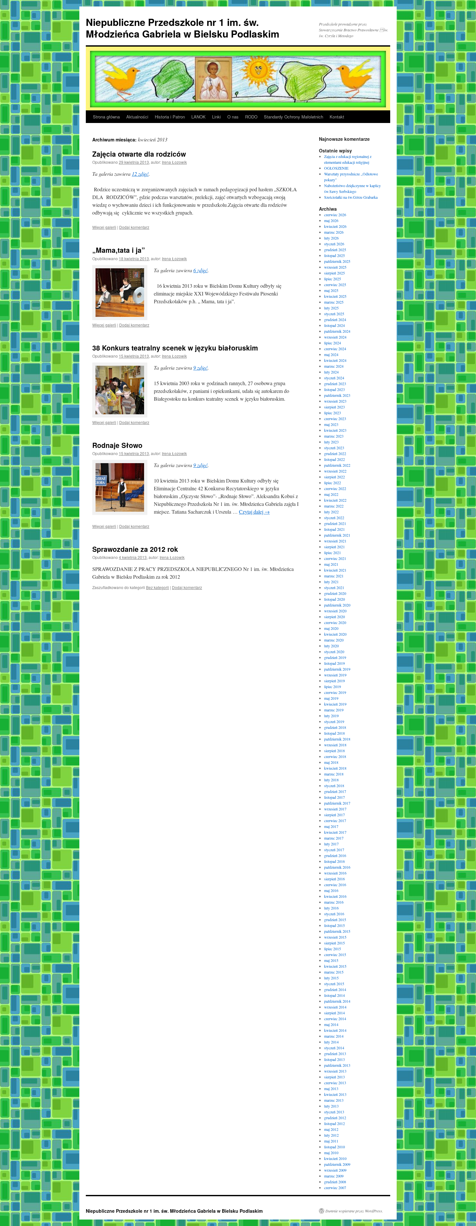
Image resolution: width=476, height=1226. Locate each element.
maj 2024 (331, 354)
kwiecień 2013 (335, 1094)
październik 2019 (337, 669)
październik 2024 (337, 331)
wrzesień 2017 (335, 808)
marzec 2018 (334, 773)
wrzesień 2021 (335, 540)
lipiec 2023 (332, 412)
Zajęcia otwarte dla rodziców (139, 154)
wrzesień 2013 (335, 1071)
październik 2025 (337, 261)
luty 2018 (331, 779)
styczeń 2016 (334, 913)
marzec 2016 (334, 902)
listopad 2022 (334, 459)
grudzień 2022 (335, 453)
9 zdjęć (200, 367)
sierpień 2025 (334, 272)
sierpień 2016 (334, 878)
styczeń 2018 (334, 785)
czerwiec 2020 (335, 622)
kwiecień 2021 (335, 570)
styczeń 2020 (334, 651)
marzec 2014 (334, 1036)
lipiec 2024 (332, 342)
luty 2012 (331, 1135)
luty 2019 (331, 715)
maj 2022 (331, 494)
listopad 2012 (334, 1123)
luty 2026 (331, 237)
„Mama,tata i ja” (118, 250)
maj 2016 (331, 890)
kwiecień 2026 (335, 226)
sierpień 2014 (334, 1012)
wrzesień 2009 (335, 1170)
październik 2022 (337, 465)
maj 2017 (331, 826)
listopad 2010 (334, 1146)
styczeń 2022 (334, 517)
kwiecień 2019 (335, 704)
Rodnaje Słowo (117, 445)
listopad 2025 (334, 255)
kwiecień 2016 (335, 896)
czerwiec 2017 (335, 820)
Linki (216, 117)
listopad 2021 (334, 529)
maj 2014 (331, 1024)
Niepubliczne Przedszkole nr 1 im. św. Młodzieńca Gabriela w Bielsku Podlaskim (182, 27)
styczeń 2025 (334, 313)
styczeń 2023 (334, 447)
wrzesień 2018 (335, 744)
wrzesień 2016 (335, 872)
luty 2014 (331, 1041)
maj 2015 (331, 960)
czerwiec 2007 (335, 1187)
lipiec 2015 (332, 948)
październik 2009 (337, 1164)
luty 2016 (331, 907)
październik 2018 (337, 738)
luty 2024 (331, 371)
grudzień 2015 (335, 919)
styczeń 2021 (334, 587)
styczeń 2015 (334, 983)
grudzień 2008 (335, 1181)
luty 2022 (331, 511)
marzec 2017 (334, 838)
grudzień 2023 (335, 383)
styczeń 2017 (334, 849)
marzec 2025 (334, 302)
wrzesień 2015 (335, 937)
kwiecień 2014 (335, 1030)
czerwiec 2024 (335, 348)
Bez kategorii (157, 587)
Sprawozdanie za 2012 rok (135, 549)
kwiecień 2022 (335, 500)
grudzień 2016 (335, 855)
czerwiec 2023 (335, 418)
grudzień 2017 (335, 791)
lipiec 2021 (332, 552)
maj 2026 (331, 220)
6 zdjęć (200, 270)
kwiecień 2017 (335, 832)
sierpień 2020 (334, 616)
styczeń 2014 (334, 1047)
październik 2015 (337, 931)
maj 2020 (331, 628)
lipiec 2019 (332, 686)
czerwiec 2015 (335, 954)
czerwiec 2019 (335, 692)
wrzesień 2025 (335, 267)
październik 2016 (337, 867)
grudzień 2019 (335, 657)
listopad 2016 (334, 861)
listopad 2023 (334, 389)
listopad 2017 (334, 797)
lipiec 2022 (332, 482)
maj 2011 (331, 1140)
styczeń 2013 (334, 1111)
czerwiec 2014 (335, 1018)
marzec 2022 (334, 505)
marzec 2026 (334, 232)
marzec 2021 (334, 575)
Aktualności (137, 117)
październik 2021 (337, 535)
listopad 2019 (334, 663)
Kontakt (337, 117)
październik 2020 (337, 604)
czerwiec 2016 (335, 884)
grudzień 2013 (335, 1053)
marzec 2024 (334, 366)
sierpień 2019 (334, 680)
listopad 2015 (334, 925)
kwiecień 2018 (335, 768)
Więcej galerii (104, 227)
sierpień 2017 (334, 814)
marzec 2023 (334, 436)
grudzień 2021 (335, 523)
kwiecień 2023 (335, 430)
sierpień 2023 (334, 406)
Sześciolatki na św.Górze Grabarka (351, 197)
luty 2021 (331, 581)
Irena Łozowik (174, 162)
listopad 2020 (334, 599)
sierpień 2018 (334, 750)
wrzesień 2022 (335, 471)
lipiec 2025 (332, 278)
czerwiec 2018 (335, 756)
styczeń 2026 (334, 243)
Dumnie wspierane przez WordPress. (354, 1210)
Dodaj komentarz (134, 227)
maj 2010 (331, 1152)
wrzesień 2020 (335, 610)
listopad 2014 (334, 995)
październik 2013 (337, 1065)
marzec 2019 (334, 709)
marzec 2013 (334, 1100)
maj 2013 (331, 1088)
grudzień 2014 (335, 989)
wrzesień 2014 (335, 1006)
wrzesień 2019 (335, 674)
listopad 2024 (334, 325)
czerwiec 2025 (335, 284)
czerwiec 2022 (335, 488)
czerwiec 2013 (335, 1082)
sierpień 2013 (334, 1076)
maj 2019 (331, 698)
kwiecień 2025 (335, 296)
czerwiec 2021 (335, 558)
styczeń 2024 (334, 377)
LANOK (198, 117)
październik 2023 (337, 395)
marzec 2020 (334, 639)
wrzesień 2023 (335, 401)
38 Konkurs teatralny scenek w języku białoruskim (175, 347)
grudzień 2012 (335, 1117)
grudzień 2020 (335, 593)
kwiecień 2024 (335, 360)
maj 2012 (331, 1129)
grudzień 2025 (335, 249)
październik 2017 (337, 803)
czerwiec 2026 (335, 214)
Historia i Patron (170, 117)
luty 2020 (331, 645)
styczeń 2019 (334, 721)
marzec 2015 (334, 972)
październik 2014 (337, 1001)
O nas (233, 117)
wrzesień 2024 (335, 337)
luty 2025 (331, 307)
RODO (251, 117)
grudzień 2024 (335, 319)
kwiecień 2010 (335, 1158)
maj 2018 (331, 762)
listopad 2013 (334, 1059)
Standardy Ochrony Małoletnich (293, 117)
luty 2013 (331, 1106)
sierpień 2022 (334, 476)
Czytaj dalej (254, 511)
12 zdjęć (140, 173)
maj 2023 (331, 424)
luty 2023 (331, 441)
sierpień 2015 (334, 942)
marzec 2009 (334, 1175)
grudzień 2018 (335, 727)
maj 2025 (331, 290)
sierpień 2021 (334, 546)
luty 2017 (331, 843)
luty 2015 (331, 977)
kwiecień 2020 (335, 634)
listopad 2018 (334, 733)
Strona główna (106, 117)
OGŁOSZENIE (336, 168)
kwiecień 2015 (335, 966)
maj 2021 (331, 564)
